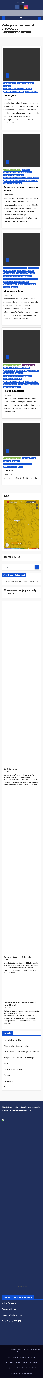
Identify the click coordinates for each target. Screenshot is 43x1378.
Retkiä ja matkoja (13, 390)
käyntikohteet (34, 268)
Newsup (35, 1349)
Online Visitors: (8, 1303)
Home (8, 1357)
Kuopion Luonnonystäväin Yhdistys (19, 1057)
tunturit (22, 384)
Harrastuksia (10, 1362)
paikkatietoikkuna (10, 284)
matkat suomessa (32, 91)
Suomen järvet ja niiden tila (17, 957)
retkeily (6, 287)
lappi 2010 (7, 461)
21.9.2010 (8, 475)
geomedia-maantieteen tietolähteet (16, 368)
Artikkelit (15, 1357)
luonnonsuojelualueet (26, 83)
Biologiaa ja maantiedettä (28, 1357)
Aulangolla (9, 95)
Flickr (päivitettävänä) (13, 1069)
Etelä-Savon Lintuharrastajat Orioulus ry (21, 1052)
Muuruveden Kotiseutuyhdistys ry (18, 1046)
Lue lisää (33, 785)
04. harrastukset (29, 365)
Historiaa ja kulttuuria (23, 1362)
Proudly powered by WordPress (14, 1349)
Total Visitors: (8, 1321)
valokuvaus (8, 387)
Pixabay (7, 1075)
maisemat (7, 86)
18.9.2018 (8, 295)
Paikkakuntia (26, 1368)
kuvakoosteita (9, 370)
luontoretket (9, 373)
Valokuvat (35, 1368)
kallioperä (26, 458)
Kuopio (35, 1362)
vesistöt (15, 287)
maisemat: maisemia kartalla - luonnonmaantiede (21, 180)
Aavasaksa (9, 470)
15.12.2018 (9, 195)
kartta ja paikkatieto (19, 268)
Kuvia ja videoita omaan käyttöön (21, 1373)
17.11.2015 (8, 395)
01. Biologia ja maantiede (12, 169)
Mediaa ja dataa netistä (12, 1368)
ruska (20, 466)
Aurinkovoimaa (11, 769)
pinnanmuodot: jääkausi (27, 284)
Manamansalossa (13, 291)
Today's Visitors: (9, 1309)
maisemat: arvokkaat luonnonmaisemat (17, 89)
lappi (33, 458)
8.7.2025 (8, 100)
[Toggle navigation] (21, 18)
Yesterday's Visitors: (10, 1315)
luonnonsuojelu (9, 83)
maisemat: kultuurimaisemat (14, 91)
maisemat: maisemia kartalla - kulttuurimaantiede (21, 177)
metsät (6, 281)
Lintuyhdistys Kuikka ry (14, 1040)
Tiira (6, 1063)
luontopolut (21, 273)
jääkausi (7, 268)
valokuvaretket (32, 384)
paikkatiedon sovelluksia (12, 183)
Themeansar (21, 1352)
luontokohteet (9, 273)
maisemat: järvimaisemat (12, 378)
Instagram (8, 1081)
